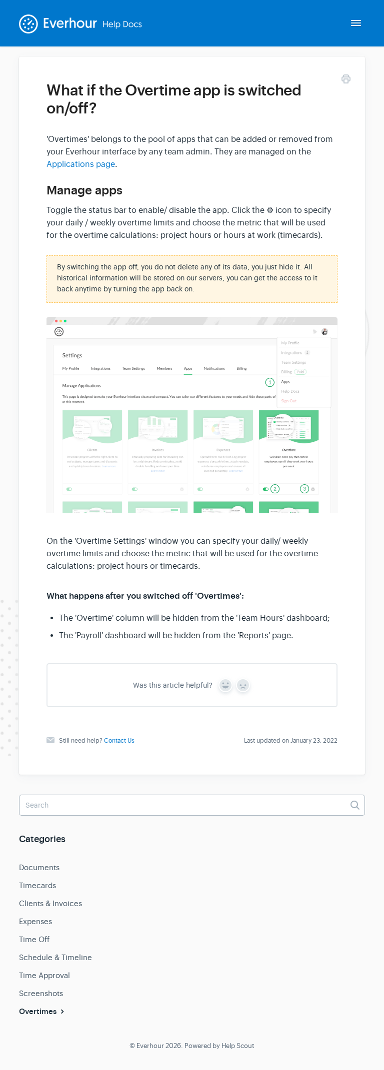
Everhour (150, 1046)
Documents (39, 867)
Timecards (37, 885)
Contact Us (119, 741)
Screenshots (41, 993)
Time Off (34, 939)
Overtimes (38, 1012)
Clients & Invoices (50, 903)
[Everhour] (87, 30)
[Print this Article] (346, 80)
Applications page (80, 164)
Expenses (35, 921)
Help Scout (238, 1046)
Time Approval (44, 975)
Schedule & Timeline (55, 957)
